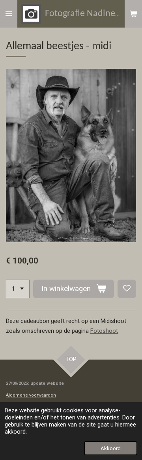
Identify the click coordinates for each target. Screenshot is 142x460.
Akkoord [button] (111, 448)
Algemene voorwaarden (31, 395)
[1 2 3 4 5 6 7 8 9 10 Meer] (18, 289)
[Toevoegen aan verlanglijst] (127, 289)
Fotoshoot (104, 330)
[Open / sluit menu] (8, 14)
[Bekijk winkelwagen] (133, 14)
